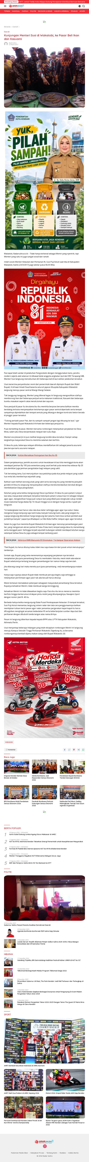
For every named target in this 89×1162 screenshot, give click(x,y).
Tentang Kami (51, 1153)
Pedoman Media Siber (19, 1153)
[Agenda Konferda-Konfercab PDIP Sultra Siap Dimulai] (10, 933)
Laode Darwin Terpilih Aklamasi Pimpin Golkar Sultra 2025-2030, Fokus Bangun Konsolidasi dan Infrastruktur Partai (48, 943)
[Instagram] (45, 1146)
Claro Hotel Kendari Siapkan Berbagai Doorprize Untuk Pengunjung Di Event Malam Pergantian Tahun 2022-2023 (49, 993)
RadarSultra (12, 43)
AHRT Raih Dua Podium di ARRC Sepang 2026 (21, 1093)
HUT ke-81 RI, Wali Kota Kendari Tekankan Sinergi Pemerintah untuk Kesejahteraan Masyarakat (46, 842)
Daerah (7, 32)
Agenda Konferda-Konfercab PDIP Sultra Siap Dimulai (38, 931)
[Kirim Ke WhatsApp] (83, 749)
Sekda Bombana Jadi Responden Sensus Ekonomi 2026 (43, 778)
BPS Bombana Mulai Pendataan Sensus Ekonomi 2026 (16, 802)
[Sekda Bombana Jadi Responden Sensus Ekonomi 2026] (44, 767)
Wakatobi (9, 742)
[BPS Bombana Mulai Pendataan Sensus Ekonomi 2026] (16, 792)
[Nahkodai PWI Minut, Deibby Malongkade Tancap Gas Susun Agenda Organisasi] (72, 792)
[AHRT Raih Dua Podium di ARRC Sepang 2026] (23, 1080)
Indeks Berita (73, 1153)
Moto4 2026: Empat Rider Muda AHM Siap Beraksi (65, 1093)
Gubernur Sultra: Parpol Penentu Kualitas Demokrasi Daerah (27, 925)
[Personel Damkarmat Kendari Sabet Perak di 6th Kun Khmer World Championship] (23, 1107)
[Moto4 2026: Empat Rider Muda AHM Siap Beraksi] (65, 1080)
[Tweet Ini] (69, 749)
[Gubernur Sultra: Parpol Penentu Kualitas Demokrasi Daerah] (44, 898)
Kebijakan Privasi (37, 1153)
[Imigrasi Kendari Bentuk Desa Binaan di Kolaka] (16, 767)
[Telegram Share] (78, 749)
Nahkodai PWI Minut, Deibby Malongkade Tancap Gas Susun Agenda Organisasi (72, 803)
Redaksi (63, 1153)
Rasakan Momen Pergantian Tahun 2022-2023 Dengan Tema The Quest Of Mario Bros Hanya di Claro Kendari (50, 1003)
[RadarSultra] (16, 6)
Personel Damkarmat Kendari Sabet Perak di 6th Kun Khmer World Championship (23, 1122)
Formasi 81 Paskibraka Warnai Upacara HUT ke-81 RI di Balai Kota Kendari (38, 849)
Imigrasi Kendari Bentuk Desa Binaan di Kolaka (15, 777)
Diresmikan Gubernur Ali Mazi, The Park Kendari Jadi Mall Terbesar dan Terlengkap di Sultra (50, 982)
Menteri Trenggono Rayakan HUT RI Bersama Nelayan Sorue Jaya (35, 856)
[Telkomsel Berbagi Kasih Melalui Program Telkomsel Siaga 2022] (8, 972)
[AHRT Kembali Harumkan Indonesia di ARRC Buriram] (44, 1041)
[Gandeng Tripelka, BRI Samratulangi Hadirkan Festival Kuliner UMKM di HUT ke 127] (8, 962)
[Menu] (5, 6)
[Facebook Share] (64, 749)
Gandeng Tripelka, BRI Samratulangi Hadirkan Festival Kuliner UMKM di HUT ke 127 (49, 960)
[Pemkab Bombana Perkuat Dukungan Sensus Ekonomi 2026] (44, 792)
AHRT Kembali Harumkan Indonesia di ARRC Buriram (24, 1066)
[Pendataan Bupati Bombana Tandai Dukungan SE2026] (72, 767)
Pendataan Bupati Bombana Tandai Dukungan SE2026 (71, 777)
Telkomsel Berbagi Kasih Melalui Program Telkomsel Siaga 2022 (42, 971)
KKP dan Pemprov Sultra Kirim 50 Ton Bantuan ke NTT (30, 863)
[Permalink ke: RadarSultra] (6, 43)
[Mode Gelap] (79, 6)
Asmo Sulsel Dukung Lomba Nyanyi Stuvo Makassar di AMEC (32, 834)
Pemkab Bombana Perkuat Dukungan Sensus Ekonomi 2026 (42, 803)
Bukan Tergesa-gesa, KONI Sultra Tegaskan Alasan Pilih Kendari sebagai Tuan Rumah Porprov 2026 (65, 1123)
